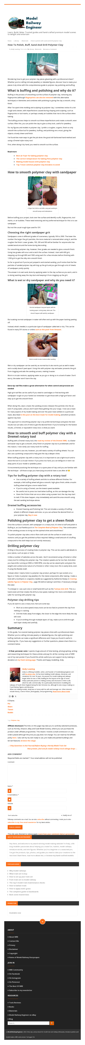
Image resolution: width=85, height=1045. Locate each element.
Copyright (13, 953)
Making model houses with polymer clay (33, 162)
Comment (11, 762)
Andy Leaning (15, 49)
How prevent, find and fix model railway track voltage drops (52, 749)
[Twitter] (15, 696)
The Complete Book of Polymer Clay (48, 527)
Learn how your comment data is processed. (56, 834)
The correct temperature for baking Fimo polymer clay (39, 159)
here (14, 738)
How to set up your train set (21, 877)
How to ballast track (17, 886)
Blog (11, 1019)
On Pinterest (14, 982)
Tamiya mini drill (61, 589)
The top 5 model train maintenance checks (27, 883)
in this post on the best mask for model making (40, 415)
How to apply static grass (20, 889)
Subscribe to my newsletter (20, 990)
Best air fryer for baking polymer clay (32, 156)
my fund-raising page (27, 660)
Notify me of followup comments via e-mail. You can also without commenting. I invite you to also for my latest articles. (39, 818)
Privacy (12, 945)
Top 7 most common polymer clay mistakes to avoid (38, 165)
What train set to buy (18, 874)
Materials (25, 41)
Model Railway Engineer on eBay (22, 1015)
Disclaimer (13, 949)
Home (10, 41)
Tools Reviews (15, 1003)
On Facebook (14, 974)
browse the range (28, 741)
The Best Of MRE (16, 986)
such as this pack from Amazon (48, 329)
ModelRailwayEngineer (15, 1032)
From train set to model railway (22, 880)
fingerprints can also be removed (39, 97)
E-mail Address (13, 795)
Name (10, 786)
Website (10, 803)
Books (11, 1007)
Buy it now (32, 515)
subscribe (40, 819)
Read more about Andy (61, 691)
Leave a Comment (51, 49)
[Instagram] (10, 696)
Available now (15, 913)
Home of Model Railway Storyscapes (24, 957)
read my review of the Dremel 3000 (52, 441)
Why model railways (17, 871)
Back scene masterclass (19, 895)
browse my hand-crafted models (60, 855)
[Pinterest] (13, 696)
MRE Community (16, 970)
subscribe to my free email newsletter (22, 822)
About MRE (13, 937)
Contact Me (14, 941)
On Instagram (15, 978)
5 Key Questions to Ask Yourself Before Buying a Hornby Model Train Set (37, 746)
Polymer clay (15, 720)
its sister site (30, 674)
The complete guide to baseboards (23, 892)
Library (16, 41)
